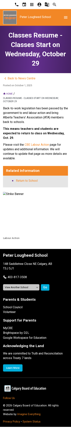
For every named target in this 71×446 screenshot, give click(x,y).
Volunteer (9, 312)
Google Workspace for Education (24, 338)
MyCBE (8, 328)
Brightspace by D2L (16, 333)
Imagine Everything (29, 414)
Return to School (27, 180)
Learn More (13, 367)
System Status (32, 421)
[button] (15, 277)
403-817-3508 (17, 277)
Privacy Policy (11, 421)
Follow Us (9, 398)
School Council (13, 307)
